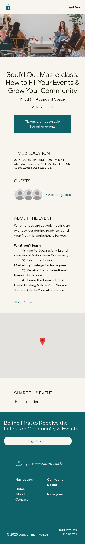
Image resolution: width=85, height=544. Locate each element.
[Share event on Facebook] (16, 401)
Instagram (55, 494)
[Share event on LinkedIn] (36, 401)
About (20, 494)
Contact (21, 499)
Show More (23, 302)
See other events (42, 126)
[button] (8, 7)
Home (20, 489)
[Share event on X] (26, 401)
